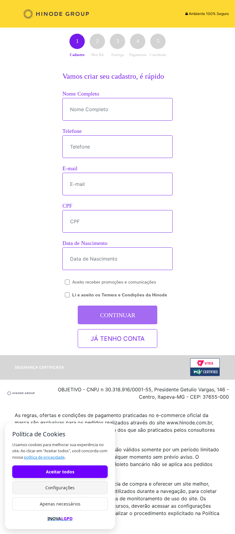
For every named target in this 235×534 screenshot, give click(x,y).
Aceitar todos (60, 472)
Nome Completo (80, 94)
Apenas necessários (60, 504)
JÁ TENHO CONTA (118, 338)
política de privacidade (44, 457)
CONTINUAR (117, 315)
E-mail (69, 168)
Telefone (72, 131)
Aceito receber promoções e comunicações (114, 282)
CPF (67, 206)
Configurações (60, 488)
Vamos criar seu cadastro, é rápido (113, 76)
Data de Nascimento (84, 243)
